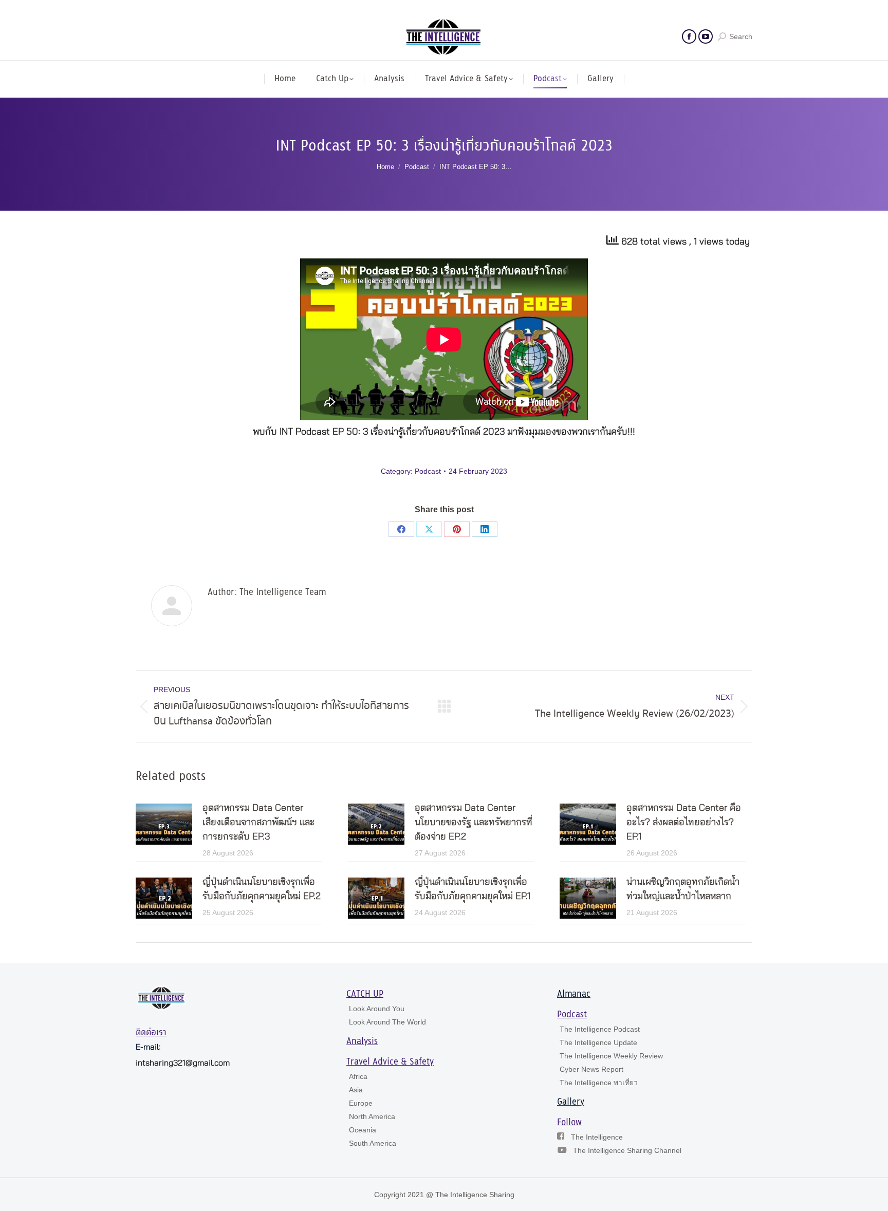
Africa (358, 1076)
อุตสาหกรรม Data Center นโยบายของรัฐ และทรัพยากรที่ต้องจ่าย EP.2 (473, 823)
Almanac (573, 994)
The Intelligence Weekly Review (611, 1056)
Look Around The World (387, 1022)
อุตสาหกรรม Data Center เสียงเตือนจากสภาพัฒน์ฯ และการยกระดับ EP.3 (258, 823)
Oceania (362, 1130)
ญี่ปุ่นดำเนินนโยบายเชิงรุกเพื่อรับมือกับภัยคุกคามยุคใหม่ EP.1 (472, 889)
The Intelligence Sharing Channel (627, 1150)
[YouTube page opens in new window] (705, 36)
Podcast (428, 471)
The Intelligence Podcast (600, 1029)
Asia (356, 1090)
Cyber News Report (591, 1069)
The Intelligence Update (598, 1042)
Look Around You (376, 1008)
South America (372, 1143)
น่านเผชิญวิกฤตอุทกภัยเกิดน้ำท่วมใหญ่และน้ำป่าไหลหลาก (682, 889)
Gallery (570, 1102)
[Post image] (164, 824)
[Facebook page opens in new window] (689, 36)
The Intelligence (597, 1137)
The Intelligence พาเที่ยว (599, 1082)
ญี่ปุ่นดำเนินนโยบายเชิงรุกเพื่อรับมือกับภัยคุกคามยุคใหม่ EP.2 (261, 889)
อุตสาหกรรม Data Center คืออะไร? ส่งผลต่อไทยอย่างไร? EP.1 (683, 823)
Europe (361, 1103)
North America (372, 1116)
